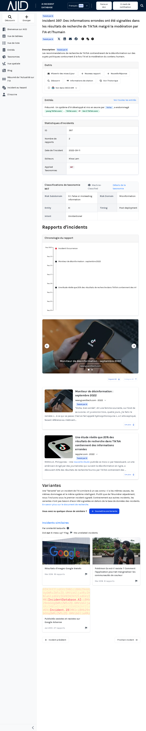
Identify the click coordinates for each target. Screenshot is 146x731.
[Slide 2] (92, 370)
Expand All (113, 379)
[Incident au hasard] (88, 39)
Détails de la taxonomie (119, 187)
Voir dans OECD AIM (65, 88)
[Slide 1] (89, 370)
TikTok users (71, 111)
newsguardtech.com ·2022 (89, 400)
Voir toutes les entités (125, 100)
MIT (71, 167)
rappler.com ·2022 (85, 454)
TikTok (109, 108)
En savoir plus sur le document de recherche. (65, 504)
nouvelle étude (82, 462)
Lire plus (128, 425)
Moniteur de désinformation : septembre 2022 (90, 361)
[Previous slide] (47, 346)
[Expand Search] (140, 6)
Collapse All (129, 379)
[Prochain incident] (93, 39)
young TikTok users (54, 111)
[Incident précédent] (83, 39)
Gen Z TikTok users (90, 111)
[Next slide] (134, 346)
